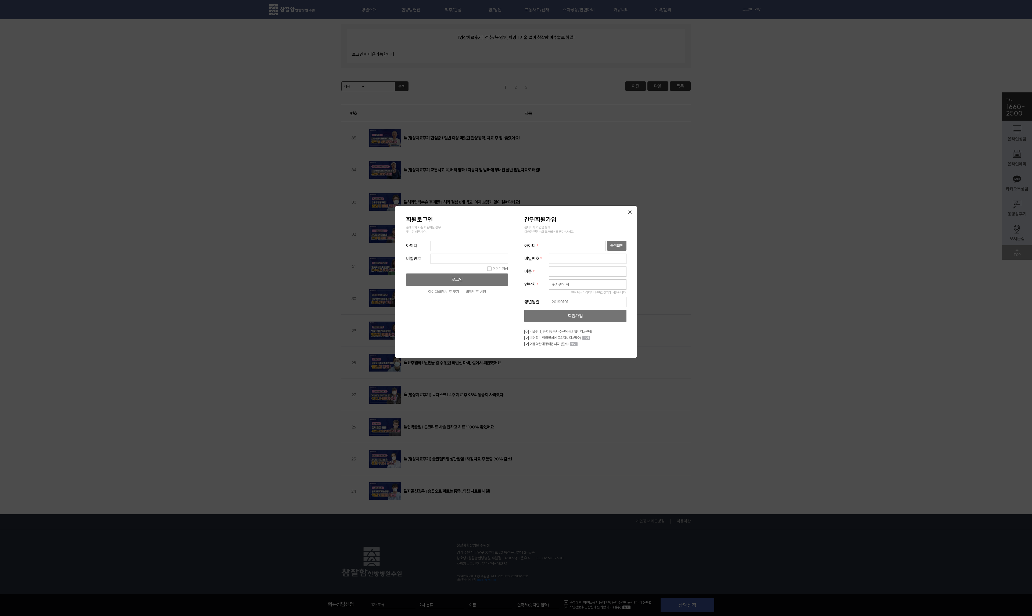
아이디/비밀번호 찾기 (443, 292)
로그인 (457, 279)
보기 (586, 338)
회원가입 (575, 315)
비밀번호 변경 (476, 292)
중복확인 (616, 245)
